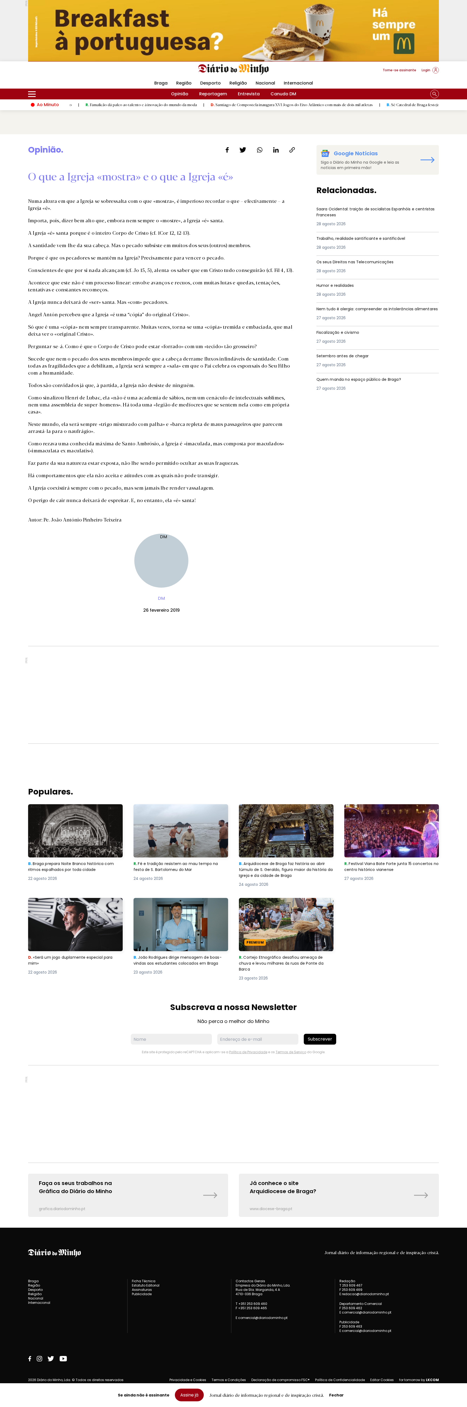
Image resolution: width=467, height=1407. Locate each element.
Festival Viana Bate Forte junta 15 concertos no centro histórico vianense (387, 810)
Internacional (298, 83)
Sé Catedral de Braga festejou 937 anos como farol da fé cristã (402, 104)
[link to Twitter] (51, 1359)
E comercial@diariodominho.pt (262, 1317)
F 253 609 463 (350, 1326)
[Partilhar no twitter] (242, 150)
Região (184, 83)
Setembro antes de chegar (346, 356)
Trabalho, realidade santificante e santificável (367, 238)
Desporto (210, 83)
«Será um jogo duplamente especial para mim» (73, 904)
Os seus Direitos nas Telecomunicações (360, 262)
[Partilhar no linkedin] (276, 150)
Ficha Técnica (143, 1281)
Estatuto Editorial (145, 1285)
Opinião (179, 94)
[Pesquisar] (435, 94)
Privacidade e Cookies (187, 1380)
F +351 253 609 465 (251, 1308)
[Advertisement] (233, 695)
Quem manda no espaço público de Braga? (364, 379)
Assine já (189, 1395)
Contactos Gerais (250, 1281)
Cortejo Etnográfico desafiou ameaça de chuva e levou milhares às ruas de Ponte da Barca (284, 907)
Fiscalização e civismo (341, 332)
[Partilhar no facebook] (227, 150)
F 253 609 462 (350, 1308)
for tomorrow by (419, 1380)
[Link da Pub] (233, 30)
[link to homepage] (233, 69)
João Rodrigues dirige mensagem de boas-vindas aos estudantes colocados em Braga (178, 907)
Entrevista (249, 94)
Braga (161, 83)
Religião (238, 83)
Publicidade (142, 1294)
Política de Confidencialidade (340, 1380)
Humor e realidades (337, 285)
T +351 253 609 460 (251, 1303)
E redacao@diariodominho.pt (364, 1294)
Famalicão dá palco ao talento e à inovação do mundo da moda (101, 104)
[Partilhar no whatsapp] (259, 150)
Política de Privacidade (248, 1052)
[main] (233, 681)
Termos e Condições (229, 1380)
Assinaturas (142, 1289)
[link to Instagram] (39, 1359)
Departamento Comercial (360, 1304)
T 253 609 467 (350, 1285)
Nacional (265, 83)
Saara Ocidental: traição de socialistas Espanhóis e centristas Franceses (373, 212)
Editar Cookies (382, 1380)
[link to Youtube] (63, 1359)
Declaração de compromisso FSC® (280, 1380)
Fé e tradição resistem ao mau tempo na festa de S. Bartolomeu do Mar (179, 810)
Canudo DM (283, 94)
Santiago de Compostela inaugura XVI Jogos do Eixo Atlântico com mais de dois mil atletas (252, 104)
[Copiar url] (292, 150)
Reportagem (213, 94)
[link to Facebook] (29, 1359)
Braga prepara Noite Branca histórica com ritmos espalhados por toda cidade (74, 810)
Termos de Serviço (291, 1052)
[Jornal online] (56, 72)
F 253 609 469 (350, 1289)
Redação (347, 1281)
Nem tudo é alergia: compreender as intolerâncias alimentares (371, 312)
